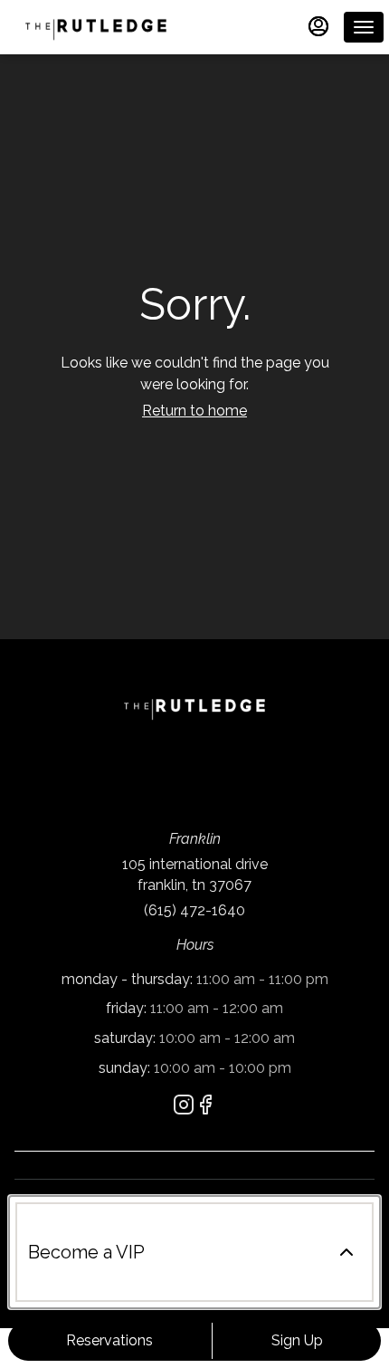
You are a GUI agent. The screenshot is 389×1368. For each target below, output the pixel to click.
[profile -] (318, 26)
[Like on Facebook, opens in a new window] (205, 1108)
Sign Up (297, 1340)
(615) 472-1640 (194, 910)
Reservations (109, 1340)
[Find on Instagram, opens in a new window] (183, 1108)
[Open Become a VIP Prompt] (346, 1252)
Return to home (194, 410)
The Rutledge (194, 707)
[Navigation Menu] (364, 27)
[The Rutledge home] (95, 27)
